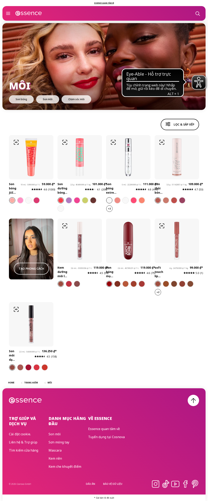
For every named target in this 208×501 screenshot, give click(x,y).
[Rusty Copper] (44, 367)
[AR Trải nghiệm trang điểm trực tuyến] (16, 142)
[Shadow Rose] (117, 200)
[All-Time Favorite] (190, 284)
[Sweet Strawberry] (109, 284)
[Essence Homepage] (28, 13)
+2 (109, 208)
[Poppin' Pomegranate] (36, 200)
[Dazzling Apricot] (142, 200)
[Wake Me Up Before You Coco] (60, 208)
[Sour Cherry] (117, 284)
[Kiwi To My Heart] (85, 200)
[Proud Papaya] (12, 200)
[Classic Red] (28, 367)
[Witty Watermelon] (20, 200)
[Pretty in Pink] (133, 200)
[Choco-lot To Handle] (93, 200)
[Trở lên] (193, 400)
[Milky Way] (125, 200)
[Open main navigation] (8, 13)
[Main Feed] (69, 284)
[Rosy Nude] (20, 367)
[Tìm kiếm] (197, 13)
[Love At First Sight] (166, 284)
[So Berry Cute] (69, 200)
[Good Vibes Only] (174, 284)
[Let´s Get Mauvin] (182, 200)
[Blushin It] (166, 200)
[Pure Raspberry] (142, 284)
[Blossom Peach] (125, 284)
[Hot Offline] (60, 284)
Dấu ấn (90, 484)
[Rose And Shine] (174, 200)
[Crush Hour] (77, 284)
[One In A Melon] (60, 200)
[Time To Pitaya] (77, 200)
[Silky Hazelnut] (12, 367)
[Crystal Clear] (109, 200)
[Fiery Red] (36, 367)
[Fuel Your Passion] (158, 284)
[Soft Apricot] (133, 284)
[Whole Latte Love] (158, 200)
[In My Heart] (182, 284)
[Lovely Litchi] (28, 200)
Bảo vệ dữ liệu (112, 484)
